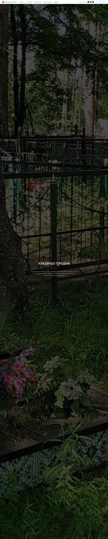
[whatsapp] (91, 2)
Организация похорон (47, 2)
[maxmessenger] (93, 2)
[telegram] (88, 2)
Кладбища (56, 2)
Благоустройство (29, 2)
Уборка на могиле (37, 2)
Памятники (21, 2)
